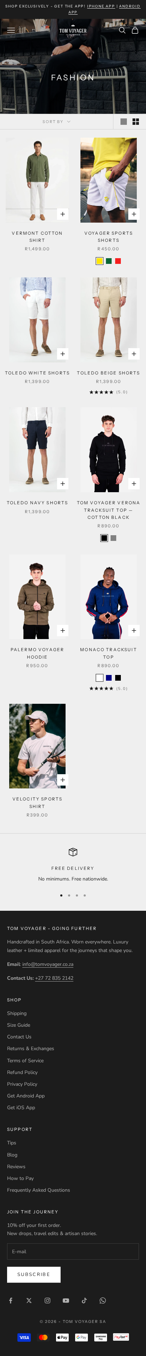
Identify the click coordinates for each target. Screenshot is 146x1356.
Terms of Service (25, 1060)
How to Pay (20, 1178)
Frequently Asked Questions (38, 1190)
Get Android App (26, 1095)
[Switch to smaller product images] (136, 121)
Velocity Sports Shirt (37, 802)
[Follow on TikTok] (84, 1300)
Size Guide (18, 1025)
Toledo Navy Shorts (37, 502)
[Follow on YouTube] (65, 1300)
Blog (12, 1155)
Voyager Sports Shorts (108, 236)
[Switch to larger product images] (123, 121)
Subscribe (33, 1274)
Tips (11, 1142)
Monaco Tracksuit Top (108, 653)
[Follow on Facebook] (10, 1300)
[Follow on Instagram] (47, 1300)
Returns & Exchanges (30, 1048)
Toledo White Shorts (37, 373)
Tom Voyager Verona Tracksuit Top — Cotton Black (109, 510)
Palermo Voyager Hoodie (37, 653)
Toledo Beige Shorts (108, 373)
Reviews (16, 1166)
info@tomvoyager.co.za (47, 964)
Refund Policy (22, 1072)
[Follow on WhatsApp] (102, 1300)
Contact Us (19, 1036)
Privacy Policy (22, 1084)
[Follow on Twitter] (29, 1300)
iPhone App (101, 6)
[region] (73, 865)
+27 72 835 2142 (54, 978)
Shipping (17, 1013)
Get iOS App (21, 1107)
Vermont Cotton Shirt (37, 236)
